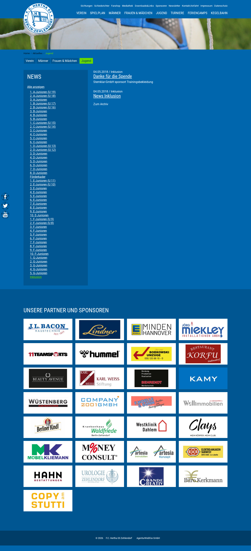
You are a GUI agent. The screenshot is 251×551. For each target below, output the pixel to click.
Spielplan (97, 13)
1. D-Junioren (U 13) (43, 146)
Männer (115, 13)
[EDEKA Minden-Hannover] (151, 329)
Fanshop (115, 5)
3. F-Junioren (38, 227)
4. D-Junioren (38, 157)
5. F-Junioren (38, 234)
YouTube (5, 214)
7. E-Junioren (38, 204)
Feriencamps (197, 13)
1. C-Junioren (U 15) (43, 123)
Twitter (5, 206)
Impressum (206, 5)
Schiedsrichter (101, 5)
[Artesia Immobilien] (151, 451)
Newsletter (174, 5)
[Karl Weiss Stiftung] (99, 378)
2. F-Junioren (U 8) (42, 223)
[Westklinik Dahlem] (151, 427)
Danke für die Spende (112, 76)
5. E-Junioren (38, 196)
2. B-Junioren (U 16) (43, 107)
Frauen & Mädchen (138, 13)
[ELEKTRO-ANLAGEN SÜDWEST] (203, 451)
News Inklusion (107, 96)
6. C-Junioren (38, 142)
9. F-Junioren (38, 250)
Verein (81, 13)
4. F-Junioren (38, 230)
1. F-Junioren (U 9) (42, 219)
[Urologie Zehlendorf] (99, 476)
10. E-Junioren (39, 215)
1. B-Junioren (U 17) (43, 103)
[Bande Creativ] (151, 476)
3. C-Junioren (38, 130)
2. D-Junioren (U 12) (43, 150)
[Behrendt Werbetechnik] (151, 378)
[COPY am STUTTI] (48, 500)
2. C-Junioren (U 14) (43, 126)
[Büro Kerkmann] (203, 476)
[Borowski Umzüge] (151, 353)
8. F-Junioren (38, 246)
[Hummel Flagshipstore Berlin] (99, 353)
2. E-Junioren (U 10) (42, 184)
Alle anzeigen (35, 87)
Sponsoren (161, 5)
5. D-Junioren (38, 161)
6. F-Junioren (38, 238)
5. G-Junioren (38, 273)
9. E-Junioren (38, 211)
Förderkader (37, 177)
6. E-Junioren (38, 200)
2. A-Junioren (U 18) (43, 96)
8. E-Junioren (38, 207)
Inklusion (36, 277)
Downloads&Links (144, 5)
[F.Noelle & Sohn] (151, 402)
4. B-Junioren (38, 115)
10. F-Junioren (39, 254)
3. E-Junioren (38, 188)
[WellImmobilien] (203, 402)
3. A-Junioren (38, 99)
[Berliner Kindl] (48, 427)
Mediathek (127, 5)
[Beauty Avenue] (48, 378)
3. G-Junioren (38, 265)
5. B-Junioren (38, 119)
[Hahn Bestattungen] (48, 476)
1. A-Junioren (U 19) (43, 92)
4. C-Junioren (38, 134)
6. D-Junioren (38, 165)
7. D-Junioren (38, 169)
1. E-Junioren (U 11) (42, 180)
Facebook (5, 197)
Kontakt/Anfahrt (190, 5)
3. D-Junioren (38, 153)
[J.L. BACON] (48, 329)
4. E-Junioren (38, 192)
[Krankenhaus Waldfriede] (99, 427)
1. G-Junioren (38, 257)
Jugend (161, 13)
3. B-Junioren (38, 111)
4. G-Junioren (38, 269)
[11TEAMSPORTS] (48, 353)
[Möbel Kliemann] (48, 451)
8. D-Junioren (38, 173)
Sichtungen (86, 5)
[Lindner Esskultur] (99, 329)
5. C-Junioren (38, 138)
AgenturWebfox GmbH (148, 538)
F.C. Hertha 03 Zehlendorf (119, 538)
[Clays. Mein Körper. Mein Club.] (203, 427)
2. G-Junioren (38, 261)
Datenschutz (220, 5)
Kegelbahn (219, 13)
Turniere (177, 13)
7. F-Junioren (38, 242)
